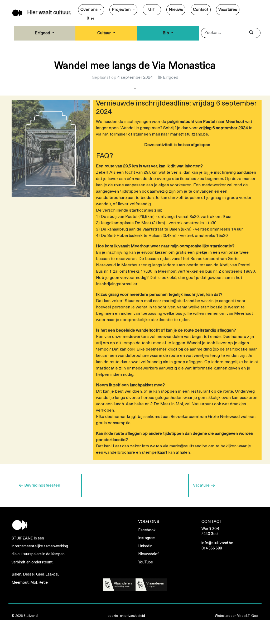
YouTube (145, 562)
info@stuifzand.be (217, 543)
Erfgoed (43, 33)
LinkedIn (145, 546)
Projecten (122, 10)
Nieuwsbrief (148, 554)
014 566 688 (211, 549)
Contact (200, 10)
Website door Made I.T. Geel (236, 616)
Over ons (89, 10)
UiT (151, 10)
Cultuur (104, 33)
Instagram (146, 538)
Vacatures (227, 10)
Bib (166, 33)
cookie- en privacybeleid (126, 616)
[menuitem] (91, 9)
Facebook (147, 530)
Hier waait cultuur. (49, 13)
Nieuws (176, 10)
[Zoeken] (251, 33)
